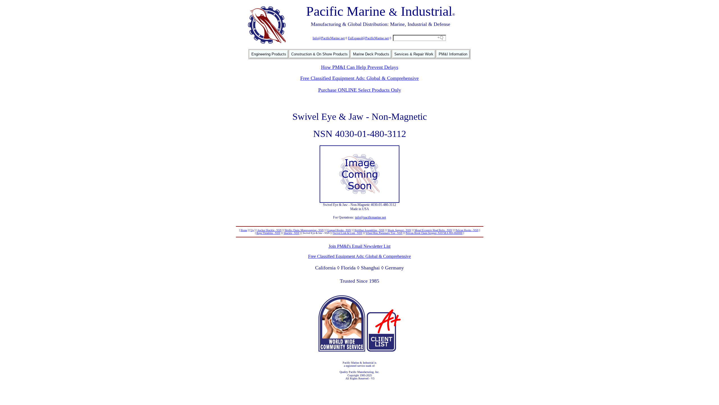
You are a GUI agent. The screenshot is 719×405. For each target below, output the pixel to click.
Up (252, 230)
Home (244, 230)
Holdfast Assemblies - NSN (369, 230)
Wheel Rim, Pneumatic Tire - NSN (384, 233)
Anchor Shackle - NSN (269, 230)
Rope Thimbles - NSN (268, 233)
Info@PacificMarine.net (329, 38)
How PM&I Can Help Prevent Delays (359, 67)
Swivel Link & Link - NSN (347, 233)
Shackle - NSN (291, 233)
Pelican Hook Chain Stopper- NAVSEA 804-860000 (434, 233)
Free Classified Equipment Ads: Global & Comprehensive (359, 78)
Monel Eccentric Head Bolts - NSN (433, 230)
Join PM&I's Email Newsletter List (359, 246)
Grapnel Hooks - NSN (339, 230)
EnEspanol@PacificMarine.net (368, 38)
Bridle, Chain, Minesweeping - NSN (304, 230)
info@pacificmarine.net (370, 217)
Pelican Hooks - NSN (467, 230)
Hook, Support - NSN (399, 230)
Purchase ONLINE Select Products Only (359, 90)
